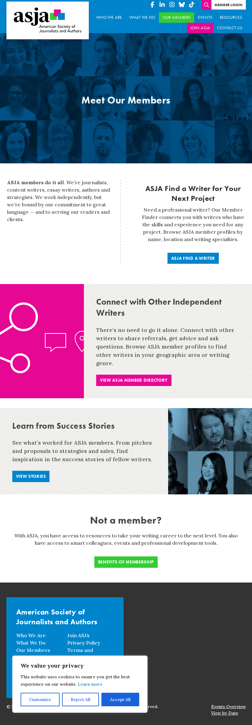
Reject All (80, 699)
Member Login (229, 4)
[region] (80, 684)
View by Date (224, 713)
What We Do (142, 17)
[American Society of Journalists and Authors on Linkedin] (162, 5)
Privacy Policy (83, 643)
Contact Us (229, 27)
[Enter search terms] (206, 5)
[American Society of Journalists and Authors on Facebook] (152, 5)
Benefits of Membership (126, 562)
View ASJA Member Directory (134, 380)
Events (205, 17)
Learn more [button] (90, 684)
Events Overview (228, 706)
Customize (40, 699)
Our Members (177, 17)
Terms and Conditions (80, 654)
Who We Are (109, 17)
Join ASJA (200, 27)
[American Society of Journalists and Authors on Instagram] (172, 5)
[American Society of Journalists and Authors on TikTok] (192, 5)
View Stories (31, 476)
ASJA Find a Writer (193, 258)
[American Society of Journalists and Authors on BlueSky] (182, 5)
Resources (231, 17)
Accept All (120, 699)
